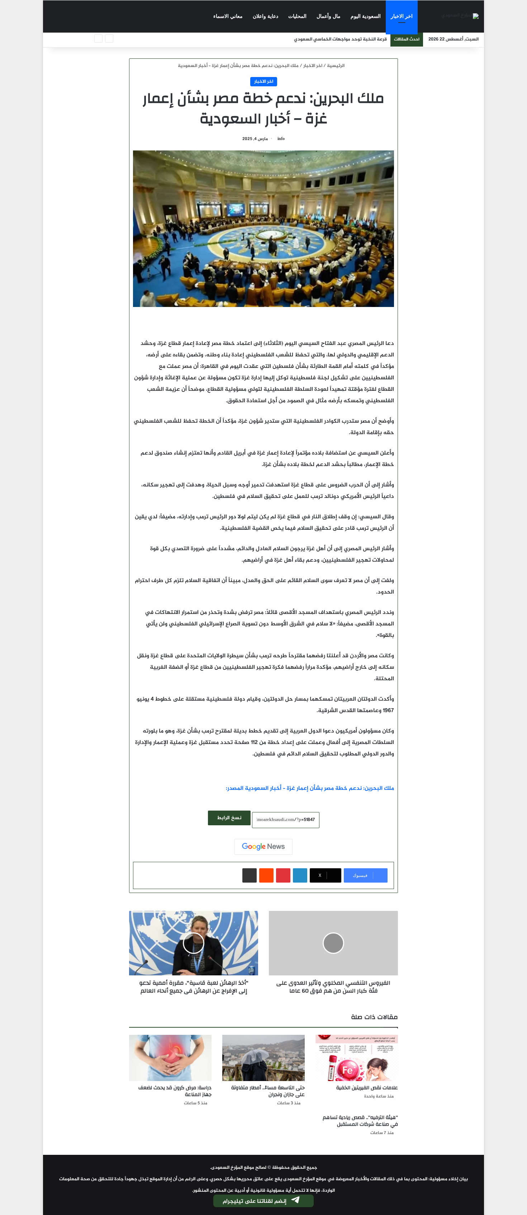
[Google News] (263, 847)
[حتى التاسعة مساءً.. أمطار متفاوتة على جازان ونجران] (263, 1058)
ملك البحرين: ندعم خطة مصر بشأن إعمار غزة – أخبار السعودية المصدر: (310, 788)
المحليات (297, 16)
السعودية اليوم (366, 16)
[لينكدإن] (300, 875)
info (281, 139)
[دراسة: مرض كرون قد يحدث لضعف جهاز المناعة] (170, 1058)
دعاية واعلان (265, 16)
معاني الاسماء (228, 16)
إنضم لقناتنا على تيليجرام (254, 1201)
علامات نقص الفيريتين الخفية (367, 1087)
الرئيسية (336, 66)
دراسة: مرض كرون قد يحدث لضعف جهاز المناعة (175, 1091)
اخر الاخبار (402, 16)
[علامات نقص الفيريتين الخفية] (356, 1058)
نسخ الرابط (229, 818)
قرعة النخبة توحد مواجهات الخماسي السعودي (340, 39)
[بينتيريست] (283, 875)
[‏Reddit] (266, 875)
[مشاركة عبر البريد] (249, 875)
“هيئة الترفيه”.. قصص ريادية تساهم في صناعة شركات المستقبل (360, 1121)
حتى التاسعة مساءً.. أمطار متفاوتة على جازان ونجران (268, 1091)
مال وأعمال (329, 16)
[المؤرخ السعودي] (460, 16)
